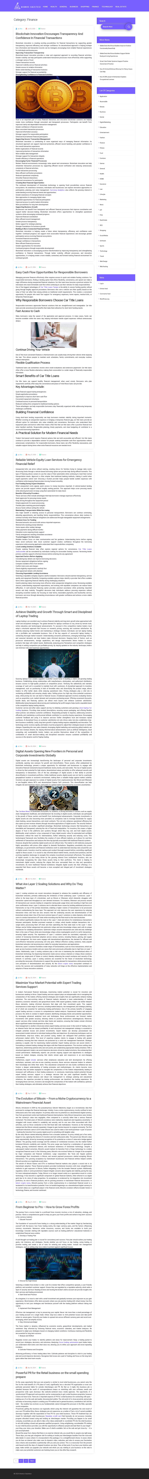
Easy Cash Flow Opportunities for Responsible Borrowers (52, 272)
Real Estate (120, 7)
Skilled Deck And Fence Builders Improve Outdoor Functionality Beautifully (115, 47)
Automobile (103, 101)
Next (32, 1461)
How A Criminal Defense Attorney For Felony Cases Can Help (116, 70)
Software (103, 241)
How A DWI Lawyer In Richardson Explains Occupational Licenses (113, 78)
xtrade (33, 1060)
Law (101, 189)
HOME (45, 7)
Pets (101, 215)
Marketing (103, 199)
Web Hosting (104, 266)
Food (101, 153)
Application (103, 96)
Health (53, 7)
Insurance (103, 184)
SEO (101, 225)
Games (102, 163)
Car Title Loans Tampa (49, 287)
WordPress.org (104, 299)
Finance (95, 7)
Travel (102, 256)
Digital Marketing (105, 122)
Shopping (85, 7)
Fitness (102, 148)
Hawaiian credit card (53, 1416)
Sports (102, 246)
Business (74, 7)
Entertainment (104, 132)
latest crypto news (65, 964)
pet (101, 210)
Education (103, 127)
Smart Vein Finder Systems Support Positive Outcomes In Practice (114, 62)
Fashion (102, 137)
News (101, 204)
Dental (102, 117)
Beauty (102, 107)
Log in (102, 283)
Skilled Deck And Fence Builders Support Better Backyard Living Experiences (115, 55)
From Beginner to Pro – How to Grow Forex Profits (47, 1207)
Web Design (103, 261)
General (63, 7)
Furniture (103, 158)
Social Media (104, 235)
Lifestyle (102, 194)
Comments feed (105, 294)
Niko (21, 29)
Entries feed (104, 288)
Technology (107, 7)
